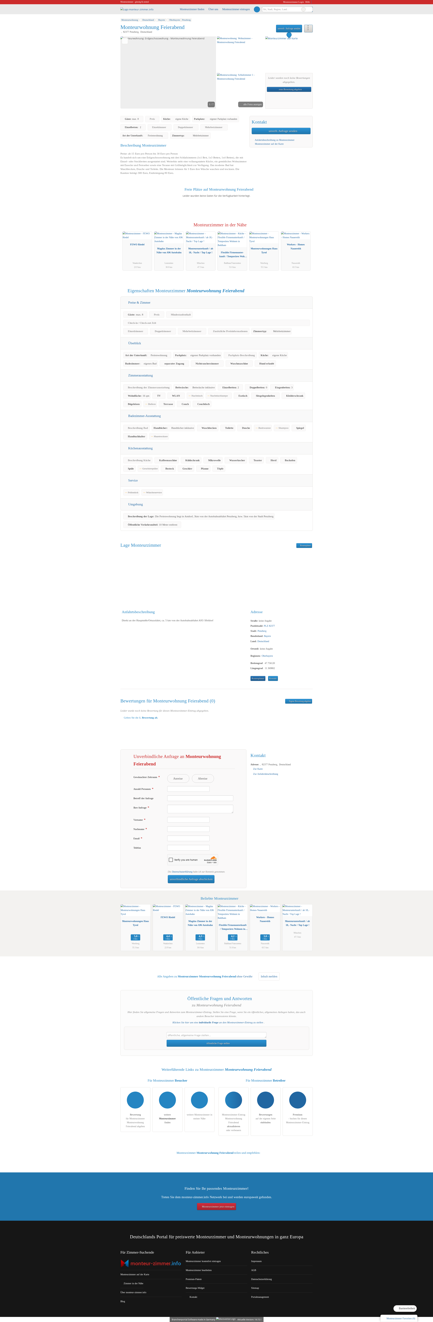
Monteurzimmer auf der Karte (269, 143)
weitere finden (167, 1118)
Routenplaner (305, 545)
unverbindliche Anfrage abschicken (191, 879)
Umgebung (135, 504)
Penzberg (262, 631)
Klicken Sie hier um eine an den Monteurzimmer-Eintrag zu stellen (218, 1022)
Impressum (256, 1261)
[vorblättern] (207, 72)
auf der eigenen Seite (266, 1118)
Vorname (138, 819)
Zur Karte (258, 768)
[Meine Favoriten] (257, 9)
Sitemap (255, 1288)
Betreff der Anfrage (143, 798)
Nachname (139, 829)
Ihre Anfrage (140, 807)
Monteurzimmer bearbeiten (199, 1270)
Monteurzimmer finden (192, 9)
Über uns (213, 9)
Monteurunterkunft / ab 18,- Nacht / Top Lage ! (200, 250)
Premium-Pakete (194, 1279)
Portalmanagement (260, 1297)
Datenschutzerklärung (182, 871)
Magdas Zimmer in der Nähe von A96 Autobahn (168, 250)
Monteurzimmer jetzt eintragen (217, 1206)
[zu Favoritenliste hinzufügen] (125, 41)
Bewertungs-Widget (195, 1288)
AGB (253, 1270)
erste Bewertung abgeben (290, 89)
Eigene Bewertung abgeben (300, 701)
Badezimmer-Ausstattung (144, 416)
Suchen (310, 9)
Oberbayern (267, 655)
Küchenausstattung (140, 448)
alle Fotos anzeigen (252, 104)
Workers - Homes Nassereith (296, 246)
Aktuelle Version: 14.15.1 (249, 1319)
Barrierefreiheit (406, 1308)
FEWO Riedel (137, 244)
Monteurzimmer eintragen (236, 9)
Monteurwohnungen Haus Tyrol (264, 250)
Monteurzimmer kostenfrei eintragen (203, 1261)
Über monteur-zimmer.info (133, 1292)
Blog (122, 1301)
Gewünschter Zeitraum (145, 777)
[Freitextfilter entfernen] (303, 9)
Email (136, 838)
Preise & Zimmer (138, 302)
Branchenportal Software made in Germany (193, 1319)
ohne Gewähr (245, 976)
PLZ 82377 (269, 625)
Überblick (134, 343)
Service (132, 480)
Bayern (267, 636)
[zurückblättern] (128, 72)
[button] (168, 72)
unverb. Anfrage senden (289, 28)
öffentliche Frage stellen (218, 1043)
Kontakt (273, 678)
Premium (306, 228)
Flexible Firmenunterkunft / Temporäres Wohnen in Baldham (232, 255)
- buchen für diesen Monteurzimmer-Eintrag (297, 1118)
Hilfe (307, 2)
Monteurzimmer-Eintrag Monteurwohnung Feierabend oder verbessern (233, 1122)
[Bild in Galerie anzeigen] (240, 54)
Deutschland (263, 641)
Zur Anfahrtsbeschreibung (265, 774)
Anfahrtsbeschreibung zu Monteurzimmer (274, 140)
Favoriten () (400, 1318)
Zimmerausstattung (140, 375)
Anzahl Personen (142, 789)
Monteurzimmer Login (293, 2)
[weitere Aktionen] (308, 28)
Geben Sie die (140, 717)
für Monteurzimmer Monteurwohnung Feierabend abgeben (135, 1120)
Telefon (137, 847)
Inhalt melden (269, 976)
